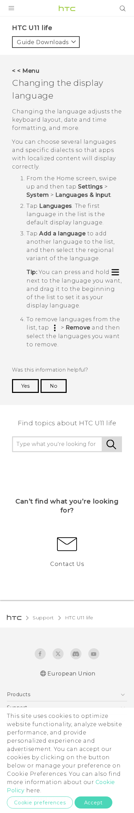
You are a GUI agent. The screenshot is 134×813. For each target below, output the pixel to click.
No (53, 386)
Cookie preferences (40, 803)
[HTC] (67, 8)
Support (43, 617)
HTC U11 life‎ (79, 617)
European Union (71, 673)
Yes (25, 386)
